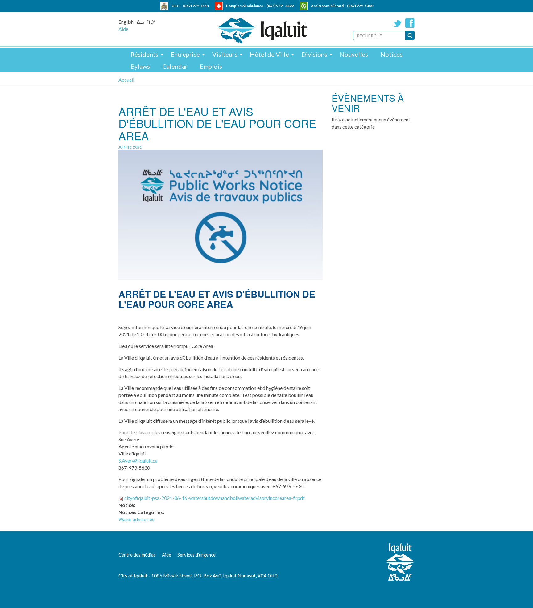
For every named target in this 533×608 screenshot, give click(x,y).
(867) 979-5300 (360, 5)
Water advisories (136, 519)
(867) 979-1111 (196, 5)
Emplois (211, 66)
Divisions (314, 54)
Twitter (397, 23)
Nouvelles (354, 54)
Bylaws (140, 66)
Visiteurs (225, 54)
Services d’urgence (196, 554)
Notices (391, 54)
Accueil (126, 80)
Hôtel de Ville (269, 54)
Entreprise (185, 54)
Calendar (175, 66)
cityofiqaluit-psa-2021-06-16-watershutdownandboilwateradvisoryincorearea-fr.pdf (214, 498)
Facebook (410, 23)
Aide (123, 29)
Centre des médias (137, 554)
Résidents (144, 54)
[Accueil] (262, 30)
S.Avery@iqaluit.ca (138, 460)
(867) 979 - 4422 (280, 5)
